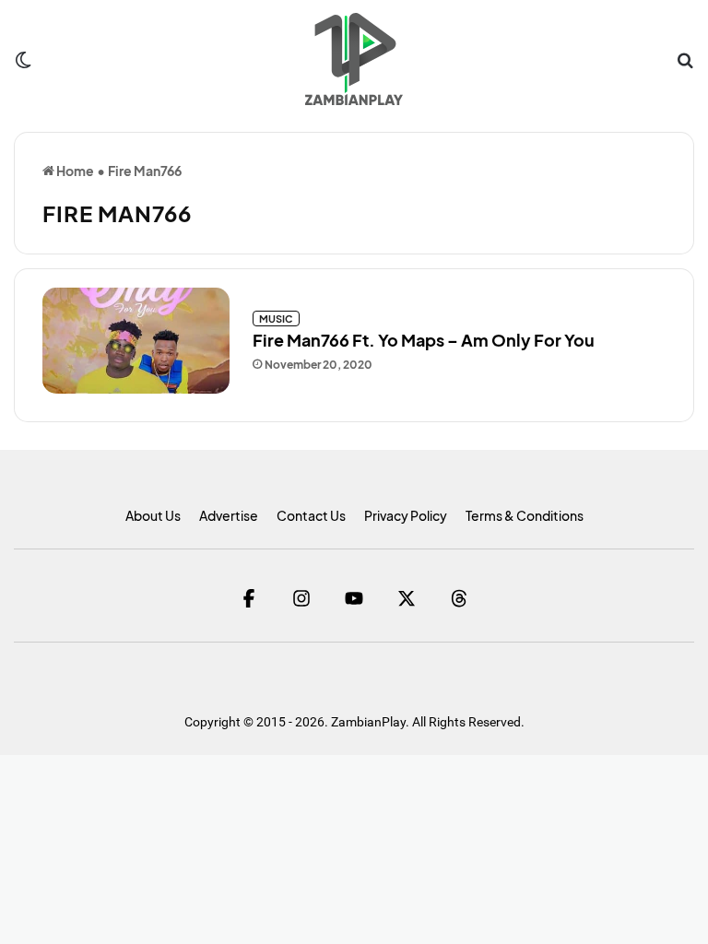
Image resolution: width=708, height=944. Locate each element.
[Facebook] (249, 598)
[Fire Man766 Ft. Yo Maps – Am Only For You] (136, 340)
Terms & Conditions (525, 515)
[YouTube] (354, 598)
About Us (153, 515)
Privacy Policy (405, 515)
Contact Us (311, 515)
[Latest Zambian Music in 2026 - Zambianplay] (353, 59)
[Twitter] (407, 598)
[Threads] (459, 598)
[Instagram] (302, 598)
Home (74, 170)
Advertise (228, 515)
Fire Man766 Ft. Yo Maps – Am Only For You (424, 339)
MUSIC (276, 318)
